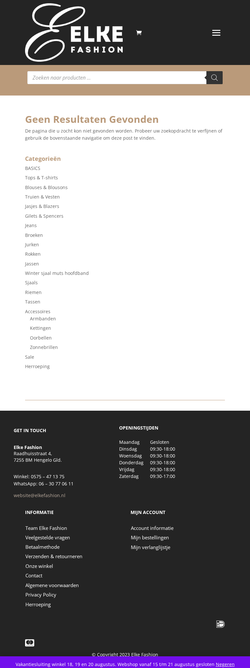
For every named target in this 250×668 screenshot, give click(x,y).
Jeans (31, 225)
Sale (29, 357)
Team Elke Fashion (46, 528)
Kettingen (40, 328)
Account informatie (152, 528)
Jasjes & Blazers (42, 206)
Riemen (33, 292)
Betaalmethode (42, 547)
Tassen (32, 302)
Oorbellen (41, 338)
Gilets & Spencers (44, 216)
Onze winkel (39, 566)
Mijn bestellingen (150, 537)
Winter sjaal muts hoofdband (57, 273)
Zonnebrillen (44, 347)
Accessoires (37, 311)
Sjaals (31, 282)
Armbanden (43, 318)
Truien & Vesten (42, 197)
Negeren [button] (225, 664)
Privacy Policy (40, 594)
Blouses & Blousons (46, 187)
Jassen (32, 264)
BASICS (32, 168)
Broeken (34, 235)
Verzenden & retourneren (53, 556)
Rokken (33, 254)
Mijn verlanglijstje (150, 547)
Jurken (32, 244)
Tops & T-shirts (41, 177)
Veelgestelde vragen (47, 537)
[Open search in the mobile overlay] (125, 77)
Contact (33, 575)
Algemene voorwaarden (52, 585)
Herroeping (37, 366)
